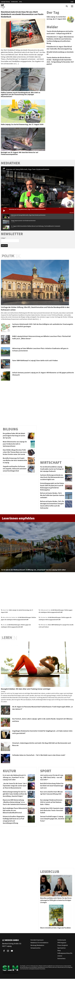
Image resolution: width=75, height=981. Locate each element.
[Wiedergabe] (37, 187)
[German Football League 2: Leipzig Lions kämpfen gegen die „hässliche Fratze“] (68, 819)
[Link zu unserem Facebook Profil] (4, 951)
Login (72, 1)
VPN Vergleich (61, 942)
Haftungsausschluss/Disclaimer (64, 954)
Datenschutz (61, 958)
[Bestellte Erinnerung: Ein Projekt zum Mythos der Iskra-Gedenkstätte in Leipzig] (31, 460)
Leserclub (49, 871)
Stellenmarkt (14, 1)
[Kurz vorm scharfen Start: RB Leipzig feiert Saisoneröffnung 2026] (68, 794)
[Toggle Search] (66, 6)
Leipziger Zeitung (5, 1)
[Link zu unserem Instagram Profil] (8, 951)
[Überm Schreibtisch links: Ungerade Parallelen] (56, 915)
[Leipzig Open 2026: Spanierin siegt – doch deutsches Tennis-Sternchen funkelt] (68, 810)
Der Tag (53, 12)
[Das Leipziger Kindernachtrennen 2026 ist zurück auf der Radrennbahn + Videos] (68, 802)
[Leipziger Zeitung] (3, 6)
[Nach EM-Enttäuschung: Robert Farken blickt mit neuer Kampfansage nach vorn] (68, 786)
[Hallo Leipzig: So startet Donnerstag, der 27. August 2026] (70, 19)
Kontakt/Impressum (37, 940)
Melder (52, 27)
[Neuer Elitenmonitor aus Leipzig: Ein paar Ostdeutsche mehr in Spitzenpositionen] (31, 444)
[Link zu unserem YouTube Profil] (12, 951)
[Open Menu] (72, 6)
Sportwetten (61, 948)
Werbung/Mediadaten (37, 945)
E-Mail (3, 238)
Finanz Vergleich (62, 945)
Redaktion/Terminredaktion (39, 942)
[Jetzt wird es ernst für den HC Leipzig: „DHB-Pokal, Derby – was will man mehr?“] (68, 777)
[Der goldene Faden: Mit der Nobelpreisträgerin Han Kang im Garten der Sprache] (31, 436)
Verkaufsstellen (35, 948)
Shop (20, 1)
